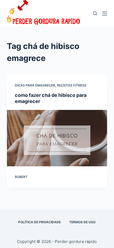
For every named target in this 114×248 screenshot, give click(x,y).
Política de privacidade (39, 222)
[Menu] (104, 13)
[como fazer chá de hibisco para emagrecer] (57, 138)
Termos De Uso (82, 222)
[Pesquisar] (95, 13)
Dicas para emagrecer (35, 85)
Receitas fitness (71, 85)
